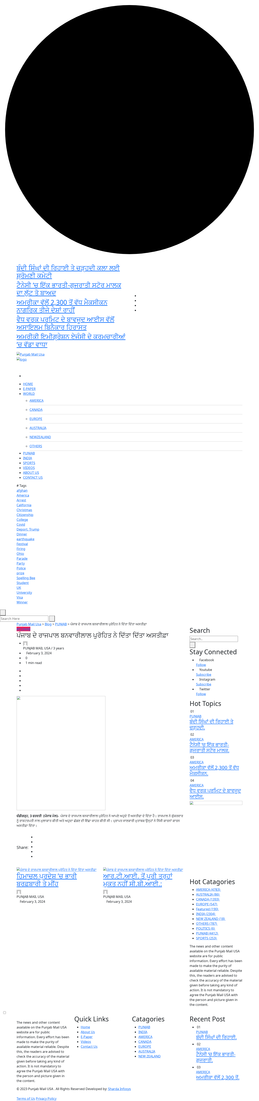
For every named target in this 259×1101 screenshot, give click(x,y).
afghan (22, 490)
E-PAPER (29, 389)
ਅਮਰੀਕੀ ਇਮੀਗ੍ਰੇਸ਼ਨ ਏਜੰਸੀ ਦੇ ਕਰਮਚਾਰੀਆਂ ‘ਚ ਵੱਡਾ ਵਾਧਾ (71, 340)
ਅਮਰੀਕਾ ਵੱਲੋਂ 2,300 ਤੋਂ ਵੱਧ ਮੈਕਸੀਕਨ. (214, 770)
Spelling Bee (26, 578)
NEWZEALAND (40, 437)
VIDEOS (29, 468)
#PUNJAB (23, 629)
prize (20, 573)
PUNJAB (29, 453)
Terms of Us (26, 1098)
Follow (201, 665)
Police (21, 568)
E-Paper (87, 1037)
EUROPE (36, 419)
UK (19, 587)
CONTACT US (33, 477)
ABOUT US (31, 472)
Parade (22, 558)
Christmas (24, 510)
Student (23, 583)
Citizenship (25, 515)
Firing (21, 549)
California (24, 505)
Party (21, 563)
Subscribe (203, 674)
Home (85, 1027)
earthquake (25, 539)
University (24, 592)
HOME (28, 384)
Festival (22, 544)
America (23, 495)
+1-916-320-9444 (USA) (109, 347)
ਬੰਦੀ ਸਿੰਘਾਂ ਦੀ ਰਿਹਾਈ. (216, 1037)
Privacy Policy (46, 1098)
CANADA (36, 409)
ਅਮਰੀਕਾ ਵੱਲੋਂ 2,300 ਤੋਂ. (217, 1077)
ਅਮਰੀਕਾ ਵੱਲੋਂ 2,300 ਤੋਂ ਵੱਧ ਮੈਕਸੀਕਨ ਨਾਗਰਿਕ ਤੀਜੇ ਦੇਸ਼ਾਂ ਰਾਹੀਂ (62, 306)
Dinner (22, 534)
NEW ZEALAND (149, 1056)
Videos (86, 1041)
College (22, 519)
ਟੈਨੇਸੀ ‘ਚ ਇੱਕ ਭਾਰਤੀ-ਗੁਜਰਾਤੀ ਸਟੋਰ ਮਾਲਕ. (209, 747)
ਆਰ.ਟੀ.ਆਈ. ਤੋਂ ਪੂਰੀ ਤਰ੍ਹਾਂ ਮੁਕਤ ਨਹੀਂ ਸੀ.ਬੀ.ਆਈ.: (137, 880)
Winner (22, 602)
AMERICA (37, 400)
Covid (21, 524)
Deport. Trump (28, 529)
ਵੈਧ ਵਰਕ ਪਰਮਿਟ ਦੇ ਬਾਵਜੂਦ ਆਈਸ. (215, 793)
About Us (88, 1032)
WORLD (29, 393)
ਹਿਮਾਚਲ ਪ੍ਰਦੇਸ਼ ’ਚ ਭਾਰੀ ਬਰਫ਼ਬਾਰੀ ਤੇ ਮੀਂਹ (47, 880)
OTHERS (36, 446)
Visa (20, 597)
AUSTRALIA (38, 428)
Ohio (20, 553)
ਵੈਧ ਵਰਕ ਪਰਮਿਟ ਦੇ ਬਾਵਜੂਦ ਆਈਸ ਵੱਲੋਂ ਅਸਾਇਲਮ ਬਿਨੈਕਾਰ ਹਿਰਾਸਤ (65, 323)
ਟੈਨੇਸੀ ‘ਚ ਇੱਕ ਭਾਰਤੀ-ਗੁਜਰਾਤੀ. (216, 1057)
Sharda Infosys (119, 1089)
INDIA (27, 458)
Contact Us (89, 1046)
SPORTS (29, 463)
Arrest (21, 500)
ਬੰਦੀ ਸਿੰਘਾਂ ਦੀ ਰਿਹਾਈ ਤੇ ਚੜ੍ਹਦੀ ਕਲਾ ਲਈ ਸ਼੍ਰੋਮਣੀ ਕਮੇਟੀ (68, 271)
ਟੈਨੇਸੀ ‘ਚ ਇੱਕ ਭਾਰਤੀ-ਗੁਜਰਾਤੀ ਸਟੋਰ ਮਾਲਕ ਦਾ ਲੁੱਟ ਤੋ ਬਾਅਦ (69, 289)
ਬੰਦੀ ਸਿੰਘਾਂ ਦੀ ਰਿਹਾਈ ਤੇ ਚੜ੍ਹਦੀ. (211, 724)
